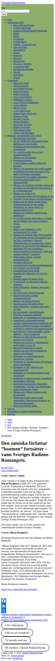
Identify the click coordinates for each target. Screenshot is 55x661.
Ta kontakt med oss (16, 640)
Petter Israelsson (21, 91)
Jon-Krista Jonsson (22, 124)
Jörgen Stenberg (21, 121)
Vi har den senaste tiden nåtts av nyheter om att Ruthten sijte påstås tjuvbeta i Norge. (32, 221)
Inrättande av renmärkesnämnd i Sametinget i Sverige (28, 357)
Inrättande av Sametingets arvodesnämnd (33, 317)
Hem (9, 19)
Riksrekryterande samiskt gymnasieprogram (25, 297)
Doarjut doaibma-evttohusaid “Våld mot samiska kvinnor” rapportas (32, 252)
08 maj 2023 (7, 467)
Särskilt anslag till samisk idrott (28, 279)
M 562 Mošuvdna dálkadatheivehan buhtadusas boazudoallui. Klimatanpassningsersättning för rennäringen (30, 145)
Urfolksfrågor (20, 41)
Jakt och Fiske (20, 47)
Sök (3, 8)
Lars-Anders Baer (9, 470)
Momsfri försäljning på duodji (28, 348)
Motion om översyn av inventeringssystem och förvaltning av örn (33, 195)
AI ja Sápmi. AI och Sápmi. (26, 268)
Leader (16, 226)
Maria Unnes (19, 108)
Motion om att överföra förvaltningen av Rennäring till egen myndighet (32, 247)
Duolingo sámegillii (22, 262)
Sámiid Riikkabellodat (32, 652)
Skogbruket (19, 61)
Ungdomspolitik (21, 66)
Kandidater (12, 80)
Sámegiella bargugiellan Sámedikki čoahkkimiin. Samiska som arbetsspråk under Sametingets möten (32, 387)
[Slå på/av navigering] (2, 6)
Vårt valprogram (14, 625)
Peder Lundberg (21, 94)
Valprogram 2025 (15, 22)
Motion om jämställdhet (24, 157)
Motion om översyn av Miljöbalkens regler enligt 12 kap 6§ (30, 344)
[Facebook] (27, 600)
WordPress (18, 658)
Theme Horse (17, 655)
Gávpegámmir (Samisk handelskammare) (33, 265)
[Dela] (27, 610)
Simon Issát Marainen (23, 132)
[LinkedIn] (27, 605)
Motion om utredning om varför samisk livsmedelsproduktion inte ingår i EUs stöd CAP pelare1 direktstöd (32, 171)
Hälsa (16, 33)
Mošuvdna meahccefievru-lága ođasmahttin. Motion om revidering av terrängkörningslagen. (31, 400)
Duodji (16, 72)
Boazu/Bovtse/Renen (23, 25)
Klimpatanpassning (22, 160)
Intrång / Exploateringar (24, 44)
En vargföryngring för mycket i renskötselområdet (28, 153)
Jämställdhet (19, 50)
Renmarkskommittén (23, 69)
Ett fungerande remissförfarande (28, 292)
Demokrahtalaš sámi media (26, 270)
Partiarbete (6, 435)
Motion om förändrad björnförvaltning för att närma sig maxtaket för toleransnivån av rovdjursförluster (33, 188)
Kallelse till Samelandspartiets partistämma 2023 (24, 620)
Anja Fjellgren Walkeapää (25, 102)
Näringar (17, 55)
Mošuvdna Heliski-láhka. (25, 406)
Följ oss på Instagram (17, 632)
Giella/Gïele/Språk (22, 28)
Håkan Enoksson (21, 127)
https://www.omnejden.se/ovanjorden (19, 589)
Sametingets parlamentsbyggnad (28, 320)
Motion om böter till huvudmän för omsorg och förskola (30, 338)
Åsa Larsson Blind (22, 97)
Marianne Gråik (21, 83)
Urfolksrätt (18, 39)
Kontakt (11, 414)
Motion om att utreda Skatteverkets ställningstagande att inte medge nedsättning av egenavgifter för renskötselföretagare (30, 205)
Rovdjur (17, 58)
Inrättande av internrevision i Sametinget (32, 378)
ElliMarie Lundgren (23, 99)
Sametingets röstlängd (24, 381)
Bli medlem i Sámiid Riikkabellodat (24, 411)
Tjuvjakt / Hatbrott (22, 64)
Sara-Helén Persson (22, 88)
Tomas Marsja (20, 105)
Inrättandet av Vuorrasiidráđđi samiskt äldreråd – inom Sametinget (31, 332)
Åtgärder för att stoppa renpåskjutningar (32, 199)
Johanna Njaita (20, 116)
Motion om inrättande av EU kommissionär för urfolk (27, 230)
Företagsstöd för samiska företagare (30, 177)
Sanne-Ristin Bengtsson (25, 113)
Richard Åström (21, 119)
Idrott (16, 36)
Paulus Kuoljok (20, 86)
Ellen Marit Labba (22, 130)
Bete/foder (18, 75)
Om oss (11, 408)
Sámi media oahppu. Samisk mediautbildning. (27, 258)
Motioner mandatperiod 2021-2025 (24, 135)
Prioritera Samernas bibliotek (27, 315)
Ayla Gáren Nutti (21, 110)
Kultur (16, 52)
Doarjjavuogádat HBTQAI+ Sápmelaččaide (27, 181)
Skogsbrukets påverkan (24, 138)
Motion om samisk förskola (26, 301)
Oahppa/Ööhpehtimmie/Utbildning (30, 30)
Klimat (16, 77)
